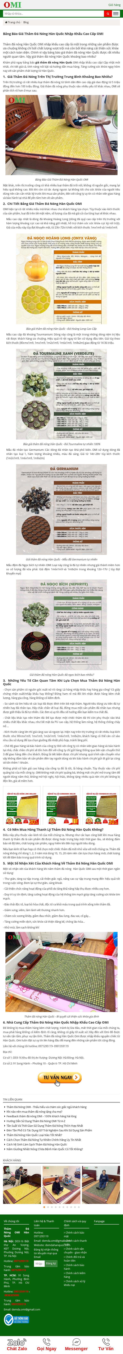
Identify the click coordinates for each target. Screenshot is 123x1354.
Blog (26, 22)
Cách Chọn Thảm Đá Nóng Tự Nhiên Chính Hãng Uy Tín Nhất (44, 1140)
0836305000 (11, 1295)
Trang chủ (14, 22)
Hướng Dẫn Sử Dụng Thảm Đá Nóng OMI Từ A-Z (36, 1121)
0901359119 (21, 1291)
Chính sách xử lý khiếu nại (74, 1283)
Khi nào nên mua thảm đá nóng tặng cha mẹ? (34, 1111)
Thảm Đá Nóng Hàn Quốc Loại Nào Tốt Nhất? (34, 1135)
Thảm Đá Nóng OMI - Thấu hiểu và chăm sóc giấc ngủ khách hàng (46, 1107)
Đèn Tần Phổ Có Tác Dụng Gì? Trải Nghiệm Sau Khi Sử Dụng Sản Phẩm (49, 1130)
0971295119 (21, 1261)
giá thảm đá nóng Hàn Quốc (53, 62)
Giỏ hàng (114, 5)
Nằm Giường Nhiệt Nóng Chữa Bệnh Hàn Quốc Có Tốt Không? (45, 1149)
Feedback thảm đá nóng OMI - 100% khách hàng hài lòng (41, 1116)
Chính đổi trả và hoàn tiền (74, 1258)
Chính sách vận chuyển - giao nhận (75, 1250)
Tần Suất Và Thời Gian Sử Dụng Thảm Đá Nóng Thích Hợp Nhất (45, 1126)
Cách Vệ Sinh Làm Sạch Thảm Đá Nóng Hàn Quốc (37, 1144)
